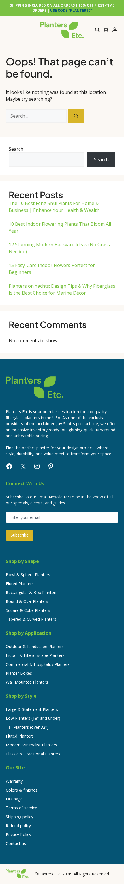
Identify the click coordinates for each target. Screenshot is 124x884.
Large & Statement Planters (32, 709)
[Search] (76, 116)
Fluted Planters (20, 583)
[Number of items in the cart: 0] (105, 30)
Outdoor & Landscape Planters (35, 646)
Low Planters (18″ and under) (33, 718)
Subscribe (20, 535)
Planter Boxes (19, 673)
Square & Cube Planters (28, 610)
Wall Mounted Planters (27, 682)
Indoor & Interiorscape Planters (35, 655)
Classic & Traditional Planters (33, 754)
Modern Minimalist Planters (31, 745)
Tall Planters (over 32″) (27, 727)
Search (16, 149)
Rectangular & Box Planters (31, 592)
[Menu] (21, 30)
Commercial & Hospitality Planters (38, 664)
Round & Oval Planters (27, 601)
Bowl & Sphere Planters (28, 574)
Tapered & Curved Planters (31, 619)
